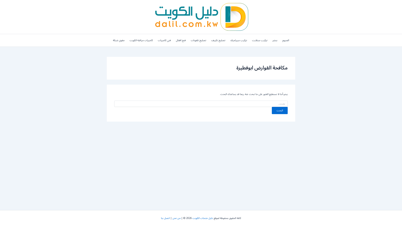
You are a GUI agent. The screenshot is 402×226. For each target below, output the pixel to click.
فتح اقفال (181, 40)
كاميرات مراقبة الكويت (141, 40)
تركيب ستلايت (259, 40)
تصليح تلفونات (198, 40)
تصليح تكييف (218, 40)
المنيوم (285, 40)
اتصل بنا (165, 218)
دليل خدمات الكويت (202, 218)
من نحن (176, 218)
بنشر (274, 40)
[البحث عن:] (201, 104)
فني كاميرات (164, 40)
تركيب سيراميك (238, 40)
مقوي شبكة (119, 40)
